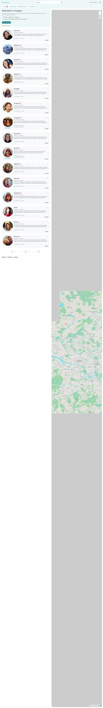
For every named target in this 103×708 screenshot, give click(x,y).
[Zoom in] (100, 12)
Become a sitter (93, 2)
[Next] (39, 251)
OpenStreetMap (97, 705)
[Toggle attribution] (100, 705)
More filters (32, 6)
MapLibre (91, 705)
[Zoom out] (100, 14)
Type (5, 6)
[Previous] (12, 251)
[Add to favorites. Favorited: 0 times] (47, 31)
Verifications (23, 6)
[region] (77, 358)
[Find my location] (100, 18)
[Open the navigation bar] (100, 2)
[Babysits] (6, 2)
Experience (14, 6)
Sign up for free (6, 22)
